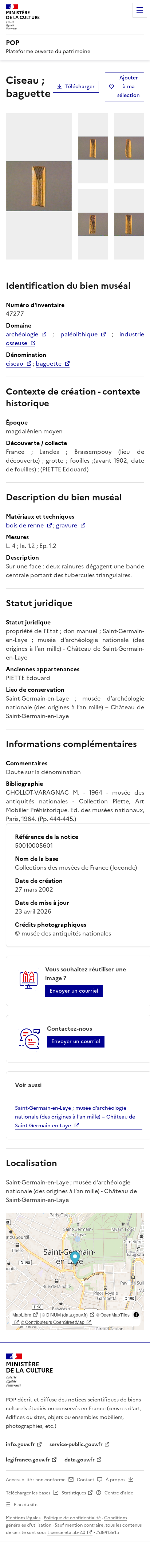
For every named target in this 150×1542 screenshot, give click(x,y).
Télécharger (80, 86)
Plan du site (26, 1504)
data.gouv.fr (79, 1460)
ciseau (14, 363)
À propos (115, 1479)
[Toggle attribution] (136, 1314)
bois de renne (25, 525)
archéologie (22, 334)
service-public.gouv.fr (76, 1444)
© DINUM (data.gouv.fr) (65, 1314)
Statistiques (74, 1493)
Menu (140, 10)
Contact (85, 1479)
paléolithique (79, 334)
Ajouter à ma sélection (128, 86)
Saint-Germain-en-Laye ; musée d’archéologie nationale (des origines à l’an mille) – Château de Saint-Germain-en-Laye (75, 1117)
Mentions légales (23, 1518)
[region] (75, 1271)
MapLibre (21, 1314)
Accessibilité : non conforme (36, 1479)
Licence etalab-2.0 (66, 1532)
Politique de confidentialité (72, 1518)
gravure (66, 525)
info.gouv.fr (20, 1444)
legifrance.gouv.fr (28, 1460)
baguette (49, 363)
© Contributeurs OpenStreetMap (52, 1322)
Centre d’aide (118, 1493)
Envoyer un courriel (74, 991)
